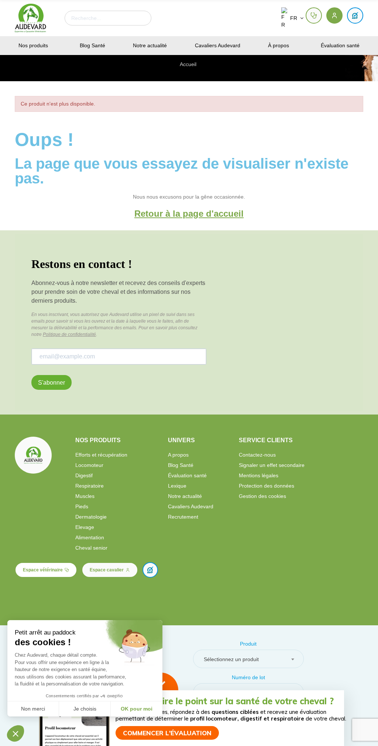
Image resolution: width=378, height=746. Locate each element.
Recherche (139, 18)
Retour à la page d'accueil (189, 214)
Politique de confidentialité (69, 334)
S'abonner (51, 382)
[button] (314, 15)
